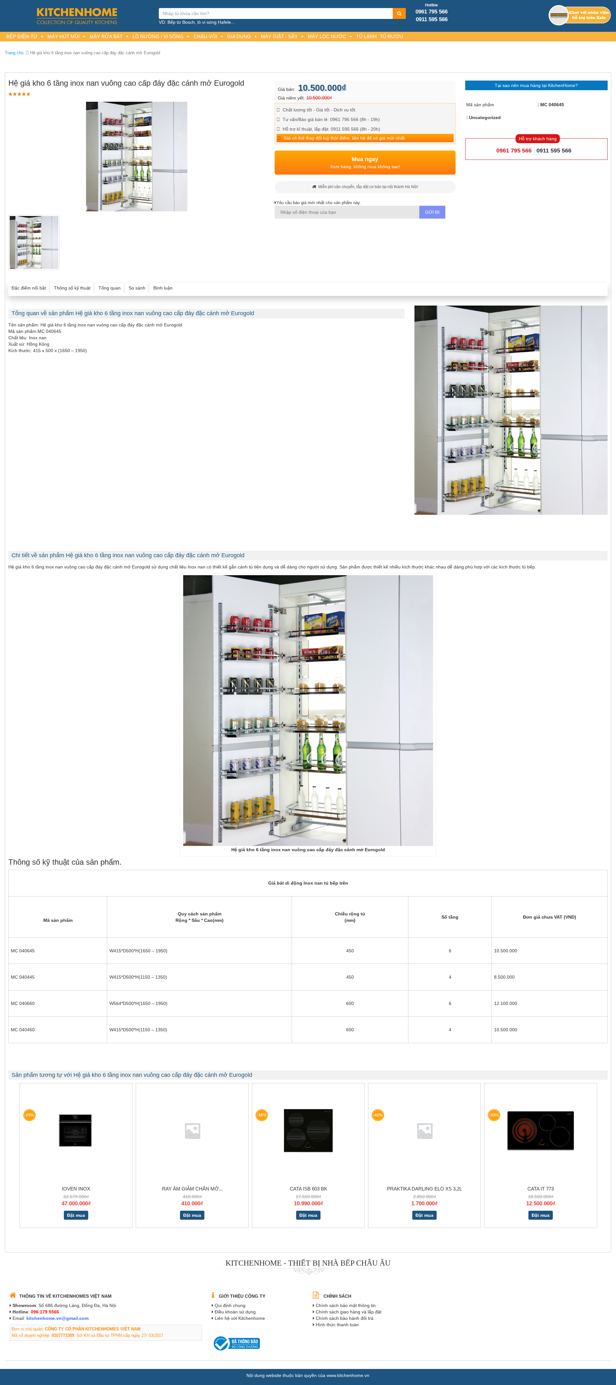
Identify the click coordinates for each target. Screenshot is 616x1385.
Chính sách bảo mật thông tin (346, 1305)
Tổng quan (109, 287)
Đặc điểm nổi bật (29, 287)
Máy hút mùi (63, 36)
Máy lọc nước (327, 36)
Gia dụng (239, 36)
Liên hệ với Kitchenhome (240, 1318)
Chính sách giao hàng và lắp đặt (348, 1311)
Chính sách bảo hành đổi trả (344, 1318)
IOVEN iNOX (76, 1188)
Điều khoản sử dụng (235, 1311)
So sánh (137, 287)
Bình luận (163, 287)
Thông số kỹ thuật (72, 287)
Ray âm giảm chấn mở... (192, 1188)
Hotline (431, 5)
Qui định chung (230, 1305)
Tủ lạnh (366, 36)
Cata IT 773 (540, 1188)
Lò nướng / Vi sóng (158, 36)
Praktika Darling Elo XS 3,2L (424, 1188)
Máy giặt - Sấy (279, 36)
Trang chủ (14, 52)
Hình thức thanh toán (337, 1324)
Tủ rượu (391, 36)
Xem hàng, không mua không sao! (365, 162)
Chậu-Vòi (205, 36)
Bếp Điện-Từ (22, 36)
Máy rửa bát (106, 36)
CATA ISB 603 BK (308, 1188)
